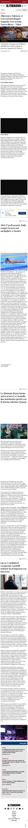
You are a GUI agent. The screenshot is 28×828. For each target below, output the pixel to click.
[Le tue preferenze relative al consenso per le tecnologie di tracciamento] (25, 825)
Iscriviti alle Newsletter (6, 1)
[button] (14, 732)
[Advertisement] (11, 63)
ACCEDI (25, 6)
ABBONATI (24, 1)
